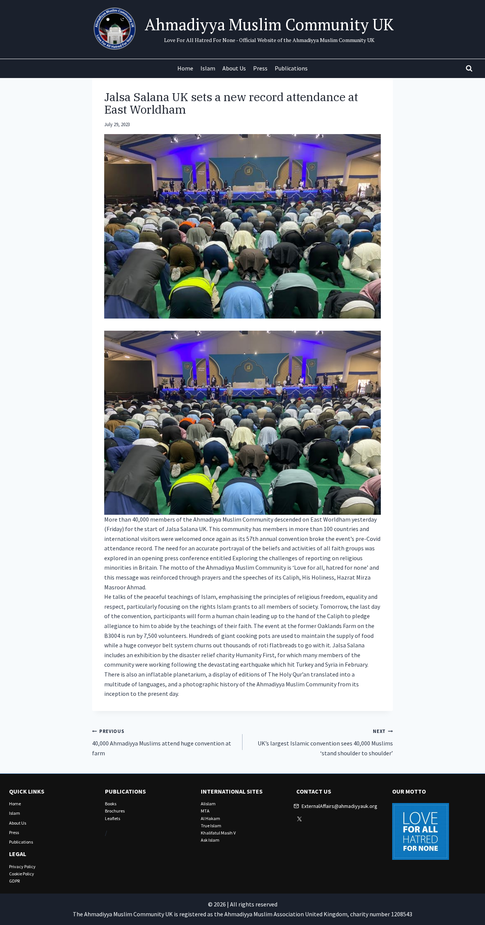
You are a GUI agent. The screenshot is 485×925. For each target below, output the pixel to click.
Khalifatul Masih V (218, 833)
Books (110, 803)
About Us (234, 68)
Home (185, 68)
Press (260, 68)
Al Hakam (210, 818)
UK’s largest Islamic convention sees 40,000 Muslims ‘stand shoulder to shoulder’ (325, 742)
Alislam (208, 803)
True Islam (211, 825)
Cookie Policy (21, 874)
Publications (291, 68)
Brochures (115, 811)
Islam (207, 68)
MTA (205, 811)
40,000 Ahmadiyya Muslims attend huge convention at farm (161, 742)
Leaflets (112, 818)
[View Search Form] (469, 68)
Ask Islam (210, 840)
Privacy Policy (22, 866)
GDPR (14, 881)
